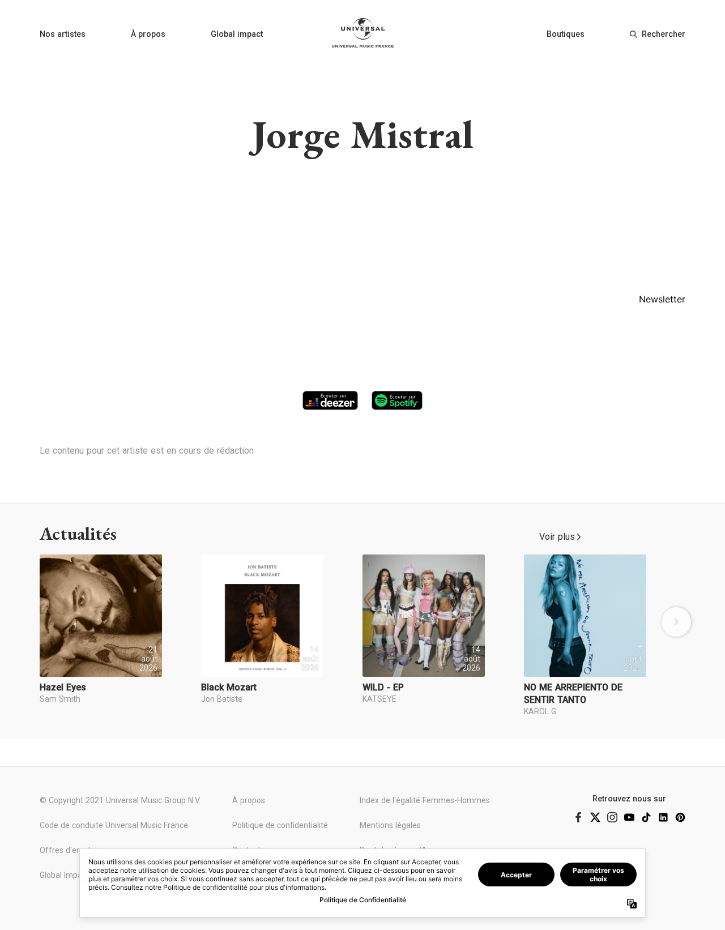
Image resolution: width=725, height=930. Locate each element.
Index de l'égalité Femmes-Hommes (425, 800)
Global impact (237, 34)
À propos (148, 34)
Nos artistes (63, 34)
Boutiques (566, 34)
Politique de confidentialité (280, 825)
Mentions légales (390, 825)
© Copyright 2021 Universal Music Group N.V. (120, 800)
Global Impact (64, 875)
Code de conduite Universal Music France (114, 825)
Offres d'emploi (68, 850)
